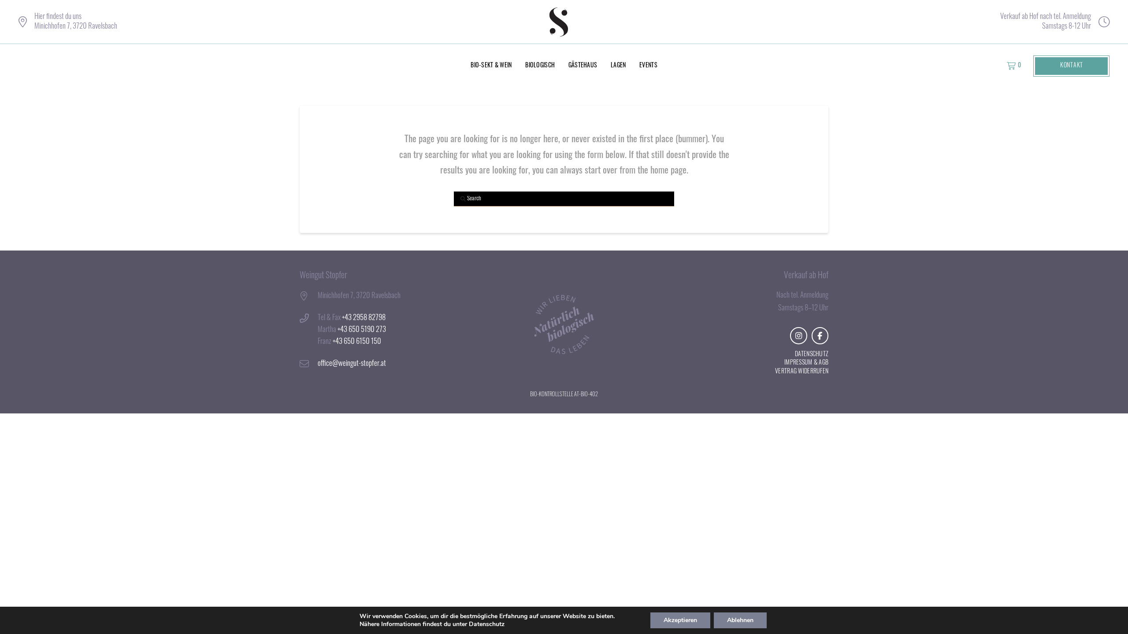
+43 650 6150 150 (357, 342)
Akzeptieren (680, 620)
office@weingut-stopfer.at (352, 364)
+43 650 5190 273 (362, 330)
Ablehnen (740, 620)
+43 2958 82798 (364, 318)
